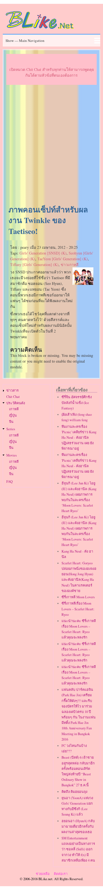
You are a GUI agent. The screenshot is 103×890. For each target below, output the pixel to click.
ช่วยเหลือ (43, 873)
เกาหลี (14, 409)
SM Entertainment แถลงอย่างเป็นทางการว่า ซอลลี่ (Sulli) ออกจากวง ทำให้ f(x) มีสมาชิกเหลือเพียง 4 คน (78, 849)
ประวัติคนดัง (15, 403)
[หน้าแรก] (39, 29)
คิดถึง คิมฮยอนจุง (74, 791)
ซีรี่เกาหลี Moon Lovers (78, 597)
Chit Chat (13, 396)
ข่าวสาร (12, 390)
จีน (11, 421)
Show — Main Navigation (24, 40)
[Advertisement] (51, 145)
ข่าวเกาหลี (70, 264)
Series (10, 429)
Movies (11, 455)
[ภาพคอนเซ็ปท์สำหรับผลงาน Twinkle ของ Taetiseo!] (83, 283)
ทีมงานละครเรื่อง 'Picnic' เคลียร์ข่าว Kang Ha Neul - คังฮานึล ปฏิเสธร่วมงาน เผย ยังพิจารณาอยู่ (79, 437)
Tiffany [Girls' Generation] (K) (34, 264)
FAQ (9, 481)
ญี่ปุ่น (13, 415)
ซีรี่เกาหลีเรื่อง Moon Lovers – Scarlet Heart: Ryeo (78, 609)
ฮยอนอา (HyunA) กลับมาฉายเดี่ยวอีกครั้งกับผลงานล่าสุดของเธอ (78, 826)
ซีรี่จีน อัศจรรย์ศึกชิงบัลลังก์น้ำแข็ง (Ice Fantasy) (77, 402)
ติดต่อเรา (61, 873)
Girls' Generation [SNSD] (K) (43, 253)
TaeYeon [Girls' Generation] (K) (62, 258)
